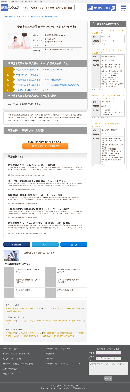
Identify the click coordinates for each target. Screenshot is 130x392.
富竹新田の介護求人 (60, 321)
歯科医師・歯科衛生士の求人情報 (18, 363)
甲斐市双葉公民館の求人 (67, 308)
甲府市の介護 (11, 333)
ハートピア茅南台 (35, 308)
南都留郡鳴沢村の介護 (69, 333)
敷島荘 (8, 308)
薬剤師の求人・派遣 (12, 359)
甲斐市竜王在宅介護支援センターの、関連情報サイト (40, 80)
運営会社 (50, 353)
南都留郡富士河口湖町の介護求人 (52, 336)
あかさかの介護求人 (20, 308)
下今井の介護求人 (29, 321)
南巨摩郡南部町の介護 (51, 333)
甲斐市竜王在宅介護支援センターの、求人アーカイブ (40, 69)
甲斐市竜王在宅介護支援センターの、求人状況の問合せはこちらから (47, 85)
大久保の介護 (11, 321)
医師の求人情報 (10, 348)
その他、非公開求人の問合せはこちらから (35, 90)
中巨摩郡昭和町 (72, 336)
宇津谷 (39, 321)
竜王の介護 (47, 321)
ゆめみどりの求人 (50, 308)
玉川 (19, 321)
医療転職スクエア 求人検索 (58, 348)
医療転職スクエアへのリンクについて (63, 363)
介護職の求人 (9, 374)
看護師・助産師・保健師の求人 (17, 353)
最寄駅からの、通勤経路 (27, 75)
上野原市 (17, 336)
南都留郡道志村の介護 (30, 336)
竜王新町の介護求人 (76, 321)
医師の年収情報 (10, 369)
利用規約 (50, 359)
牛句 (7, 323)
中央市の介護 (22, 333)
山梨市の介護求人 (35, 333)
